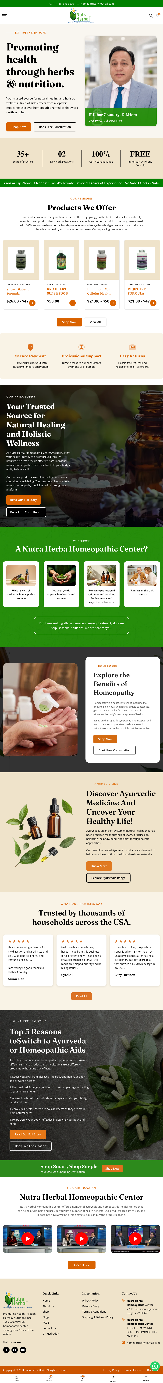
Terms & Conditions (94, 1311)
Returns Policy (90, 1306)
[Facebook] (6, 1350)
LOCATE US (81, 1265)
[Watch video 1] (27, 1239)
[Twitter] (23, 1350)
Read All (81, 996)
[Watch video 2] (81, 1239)
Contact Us (49, 1328)
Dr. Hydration (51, 1333)
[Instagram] (14, 1350)
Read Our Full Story (23, 500)
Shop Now (19, 127)
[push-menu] (4, 15)
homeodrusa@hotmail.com (97, 3)
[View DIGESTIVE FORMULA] (153, 303)
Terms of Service (133, 1370)
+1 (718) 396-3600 (63, 3)
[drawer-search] (151, 16)
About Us (48, 1306)
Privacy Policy (90, 1300)
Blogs (46, 1317)
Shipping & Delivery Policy (97, 1317)
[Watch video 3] (135, 1239)
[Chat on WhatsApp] (155, 1366)
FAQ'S (46, 1322)
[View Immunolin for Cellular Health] (113, 303)
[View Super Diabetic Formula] (32, 303)
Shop (46, 1311)
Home (46, 1300)
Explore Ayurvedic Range (108, 878)
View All (95, 322)
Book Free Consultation (55, 127)
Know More (99, 866)
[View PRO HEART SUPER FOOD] (72, 303)
